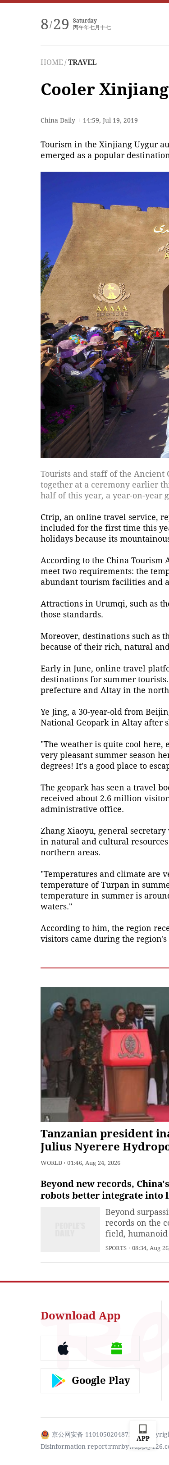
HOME (52, 62)
